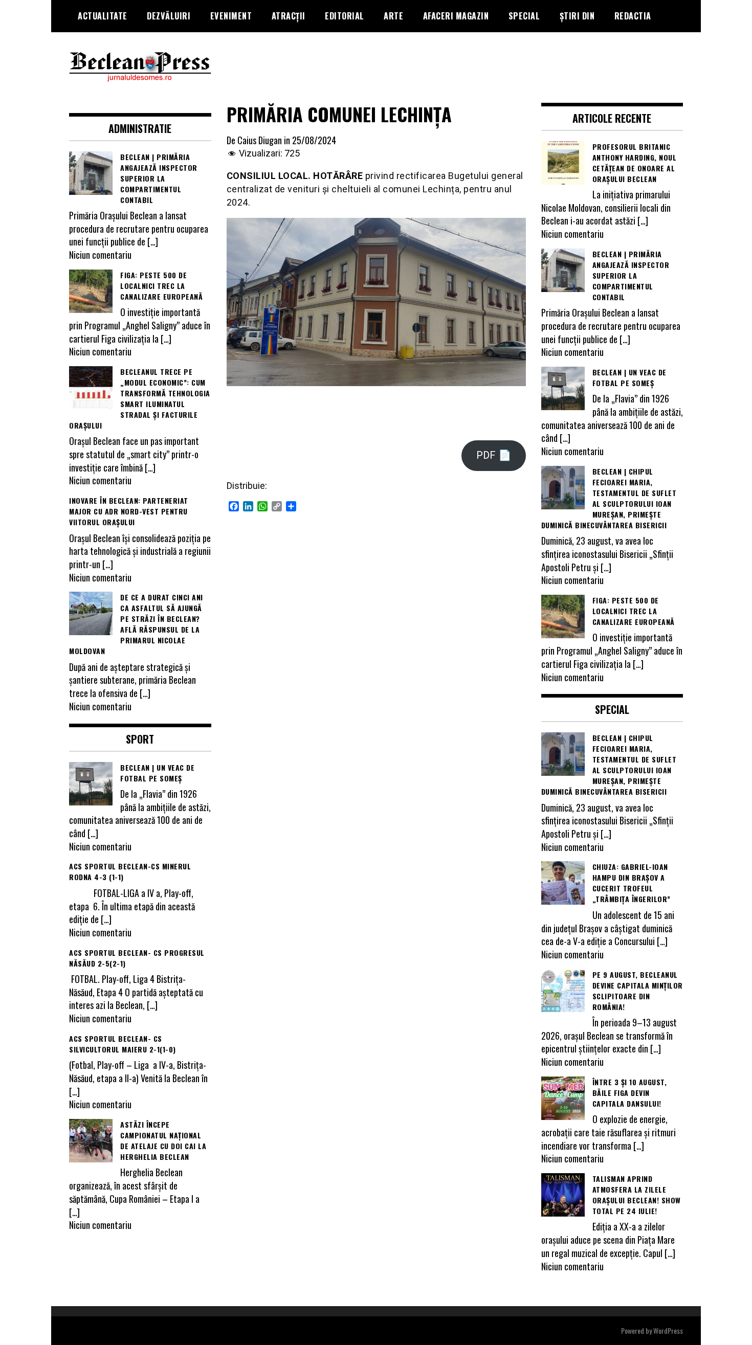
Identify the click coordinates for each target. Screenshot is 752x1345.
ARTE (393, 16)
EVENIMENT (231, 16)
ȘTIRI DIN (577, 16)
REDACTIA (632, 16)
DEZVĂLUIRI (168, 16)
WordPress (668, 1330)
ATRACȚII (288, 16)
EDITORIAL (344, 16)
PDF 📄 (493, 455)
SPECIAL (524, 16)
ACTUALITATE (102, 16)
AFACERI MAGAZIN (456, 16)
